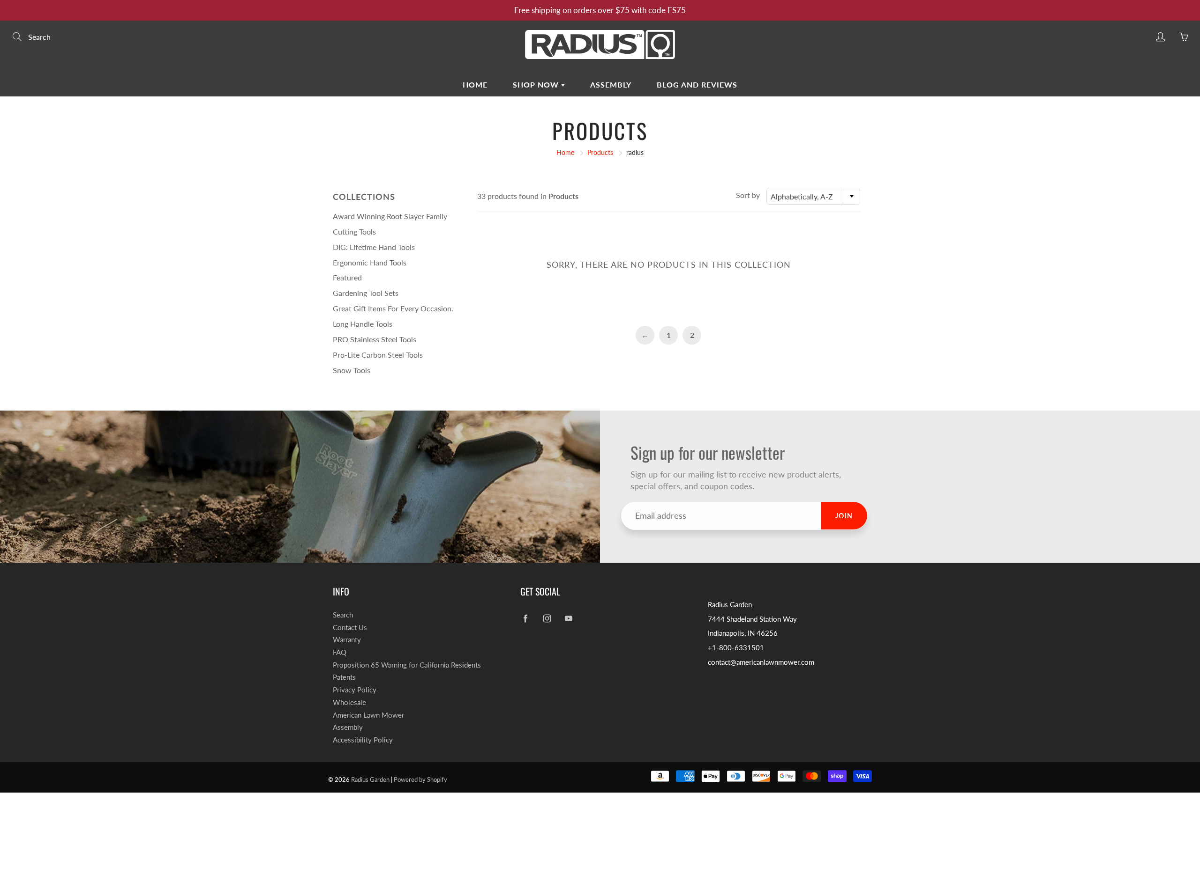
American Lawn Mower (368, 715)
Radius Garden (370, 779)
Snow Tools (351, 370)
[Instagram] (547, 618)
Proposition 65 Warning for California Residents (407, 665)
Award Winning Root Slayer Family (390, 216)
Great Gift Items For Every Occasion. (393, 308)
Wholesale (349, 702)
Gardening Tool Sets (365, 292)
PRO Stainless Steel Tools (374, 339)
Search (343, 615)
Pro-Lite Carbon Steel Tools (378, 354)
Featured (347, 277)
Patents (344, 677)
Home (475, 84)
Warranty (347, 640)
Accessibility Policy (363, 740)
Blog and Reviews (697, 84)
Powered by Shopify (420, 779)
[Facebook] (525, 618)
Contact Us (350, 628)
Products (600, 152)
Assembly (610, 84)
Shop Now (537, 84)
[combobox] (813, 196)
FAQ (339, 652)
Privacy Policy (354, 690)
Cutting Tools (354, 231)
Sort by (748, 195)
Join (844, 516)
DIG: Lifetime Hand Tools (374, 246)
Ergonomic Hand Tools (369, 262)
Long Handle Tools (362, 323)
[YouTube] (568, 618)
